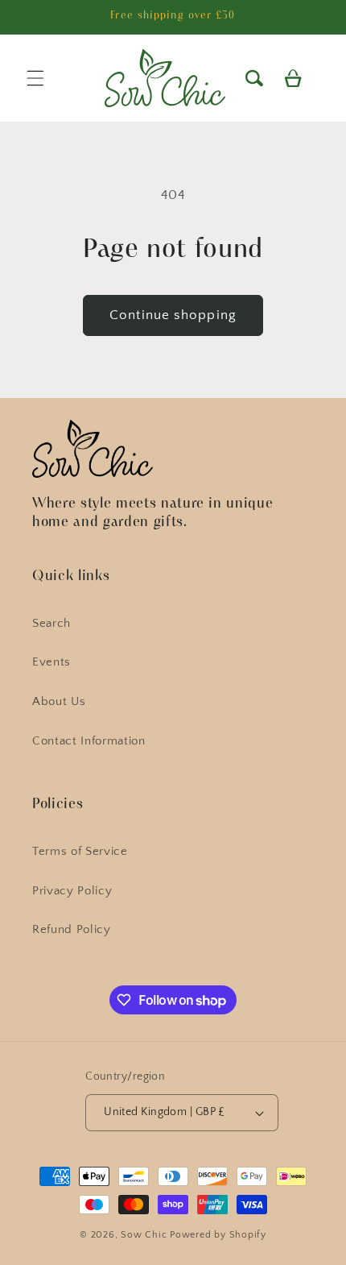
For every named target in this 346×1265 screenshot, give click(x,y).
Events (51, 662)
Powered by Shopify (218, 1235)
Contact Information (89, 741)
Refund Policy (71, 929)
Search (51, 623)
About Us (58, 701)
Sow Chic (144, 1235)
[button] (253, 78)
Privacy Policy (72, 891)
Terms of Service (80, 851)
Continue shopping (173, 315)
